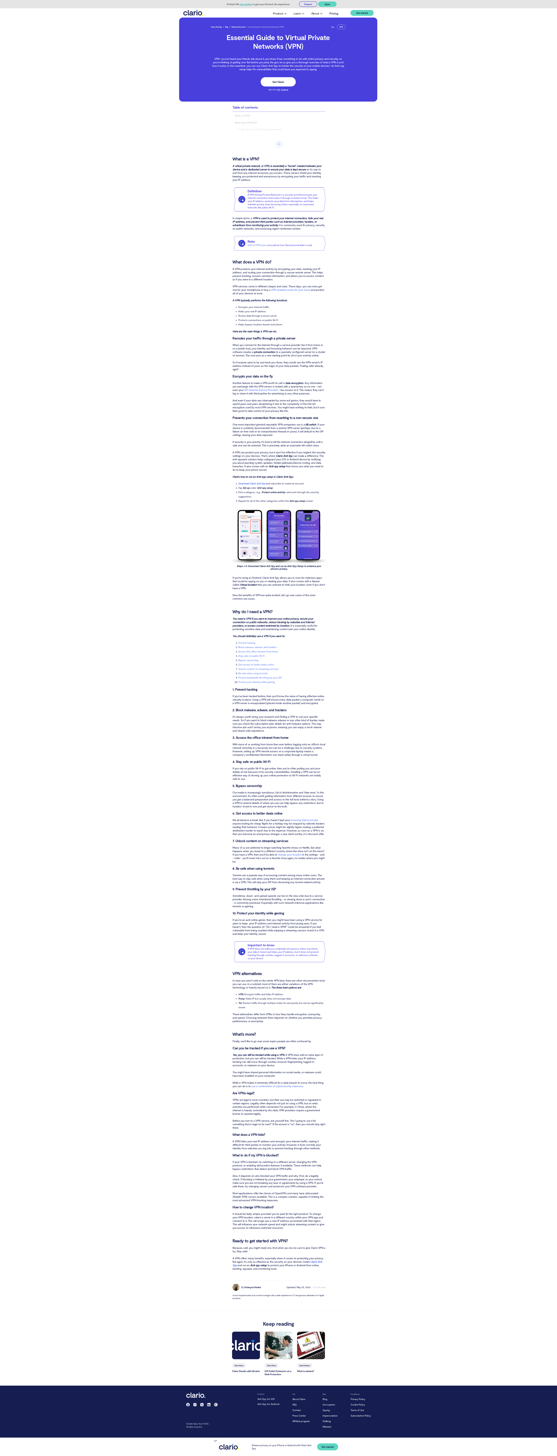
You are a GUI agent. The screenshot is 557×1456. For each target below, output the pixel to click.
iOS (278, 89)
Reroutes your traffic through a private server (261, 129)
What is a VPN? (242, 115)
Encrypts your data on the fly (254, 136)
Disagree (308, 4)
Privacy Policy (358, 1399)
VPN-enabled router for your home (290, 289)
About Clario (298, 1399)
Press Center (299, 1415)
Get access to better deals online (256, 664)
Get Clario (278, 81)
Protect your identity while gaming (256, 682)
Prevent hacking (246, 642)
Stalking (327, 1421)
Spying (326, 1410)
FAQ (294, 1404)
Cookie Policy (358, 1404)
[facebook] (188, 1405)
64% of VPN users (257, 245)
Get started (362, 13)
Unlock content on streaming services (258, 668)
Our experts (329, 1404)
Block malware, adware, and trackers (257, 647)
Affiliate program (301, 1421)
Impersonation (330, 1415)
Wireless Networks (238, 27)
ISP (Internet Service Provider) (261, 389)
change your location (290, 854)
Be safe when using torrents (253, 673)
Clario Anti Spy (216, 27)
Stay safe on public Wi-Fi (251, 655)
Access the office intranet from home (258, 651)
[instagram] (195, 1405)
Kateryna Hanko (252, 1287)
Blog (226, 27)
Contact (296, 1410)
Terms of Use (357, 1410)
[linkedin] (209, 1405)
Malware (327, 1426)
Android (284, 89)
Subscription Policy (361, 1415)
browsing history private (304, 820)
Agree (327, 4)
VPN (341, 27)
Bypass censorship (248, 660)
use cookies (246, 4)
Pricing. (334, 13)
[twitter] (202, 1405)
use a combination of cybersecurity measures (277, 1086)
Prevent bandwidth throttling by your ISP (260, 677)
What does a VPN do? (246, 122)
